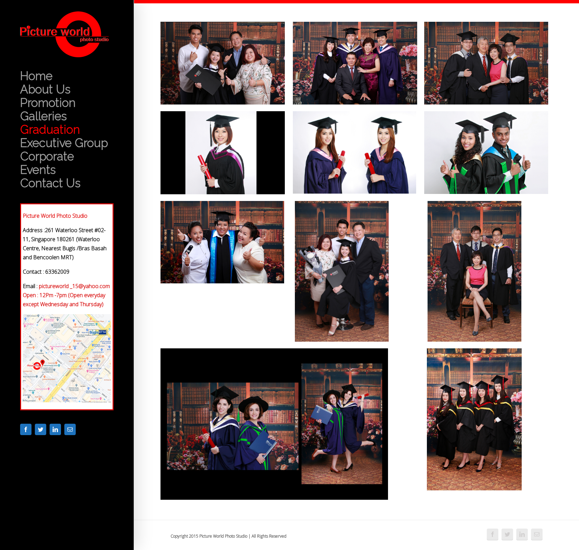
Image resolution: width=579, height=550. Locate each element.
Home (36, 76)
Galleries (43, 116)
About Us (45, 89)
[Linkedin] (55, 429)
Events (38, 170)
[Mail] (70, 429)
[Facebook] (25, 429)
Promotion (48, 103)
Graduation (50, 129)
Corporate (47, 156)
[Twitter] (40, 429)
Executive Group (64, 143)
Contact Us (50, 183)
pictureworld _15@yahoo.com (74, 286)
